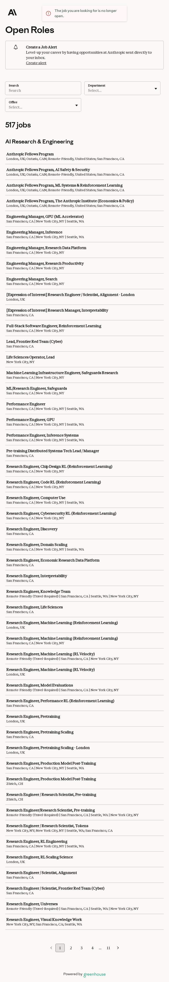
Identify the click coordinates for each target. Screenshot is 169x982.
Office (13, 102)
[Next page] (118, 948)
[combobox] (88, 90)
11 (108, 948)
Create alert (36, 63)
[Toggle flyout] (155, 88)
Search (14, 85)
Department (96, 85)
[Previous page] (51, 948)
